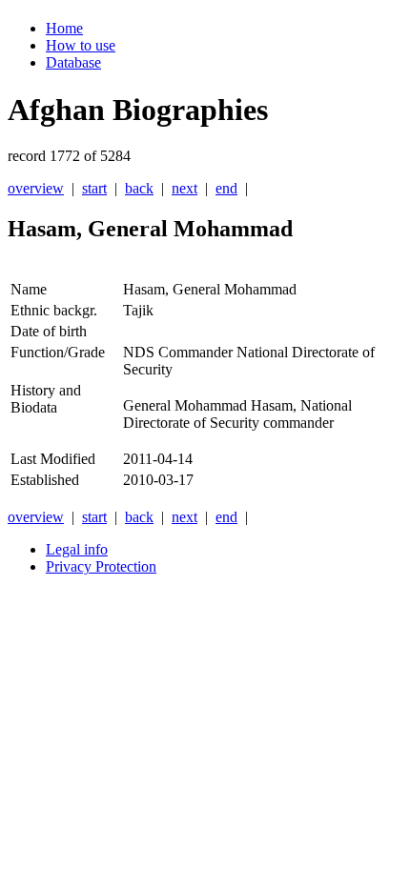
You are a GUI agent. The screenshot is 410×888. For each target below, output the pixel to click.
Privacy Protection (101, 566)
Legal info (77, 549)
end (226, 188)
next (184, 188)
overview (36, 188)
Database (73, 62)
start (94, 188)
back (139, 188)
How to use (80, 45)
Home (64, 28)
